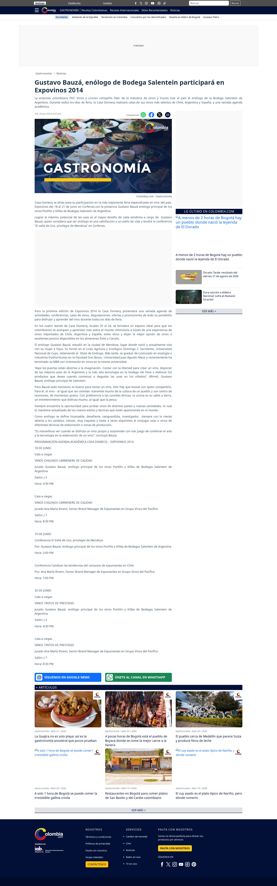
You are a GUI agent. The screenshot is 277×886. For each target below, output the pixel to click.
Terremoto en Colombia (114, 17)
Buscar (235, 3)
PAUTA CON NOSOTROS (175, 848)
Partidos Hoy (74, 3)
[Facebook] (135, 3)
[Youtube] (152, 3)
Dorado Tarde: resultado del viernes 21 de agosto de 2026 (220, 274)
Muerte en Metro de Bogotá (184, 17)
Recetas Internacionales (124, 10)
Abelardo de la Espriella (85, 17)
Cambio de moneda (136, 836)
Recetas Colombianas (94, 10)
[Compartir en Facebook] (151, 114)
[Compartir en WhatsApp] (143, 114)
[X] (141, 3)
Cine (128, 843)
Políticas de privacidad (98, 843)
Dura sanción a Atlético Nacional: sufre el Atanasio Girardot (219, 295)
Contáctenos (97, 864)
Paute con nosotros (96, 850)
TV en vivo (131, 863)
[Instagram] (146, 3)
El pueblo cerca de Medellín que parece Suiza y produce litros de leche (208, 738)
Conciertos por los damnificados (148, 17)
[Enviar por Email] (168, 114)
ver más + (209, 311)
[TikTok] (164, 3)
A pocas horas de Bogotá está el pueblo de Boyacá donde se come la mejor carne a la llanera (136, 740)
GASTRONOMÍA (69, 10)
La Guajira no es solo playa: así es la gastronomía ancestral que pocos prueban (66, 738)
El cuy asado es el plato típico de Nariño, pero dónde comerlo (209, 795)
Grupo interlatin (94, 857)
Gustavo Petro (211, 17)
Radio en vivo (133, 857)
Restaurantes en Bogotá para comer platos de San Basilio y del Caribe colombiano (136, 795)
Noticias (40, 3)
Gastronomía (44, 73)
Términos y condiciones (98, 836)
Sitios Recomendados (155, 10)
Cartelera (107, 3)
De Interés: (62, 17)
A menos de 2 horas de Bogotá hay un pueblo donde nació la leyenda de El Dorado (209, 257)
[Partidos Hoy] (159, 3)
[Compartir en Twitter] (159, 114)
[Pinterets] (193, 863)
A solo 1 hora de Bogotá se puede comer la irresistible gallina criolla (66, 795)
